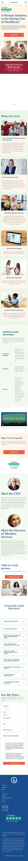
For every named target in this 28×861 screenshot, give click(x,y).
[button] (14, 621)
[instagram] (5, 810)
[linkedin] (7, 810)
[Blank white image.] (2, 3)
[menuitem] (14, 785)
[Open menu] (26, 2)
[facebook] (2, 810)
